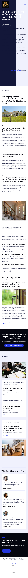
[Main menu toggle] (25, 4)
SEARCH (13, 565)
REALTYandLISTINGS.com (16, 70)
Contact (13, 572)
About (13, 570)
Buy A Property (13, 563)
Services (13, 568)
